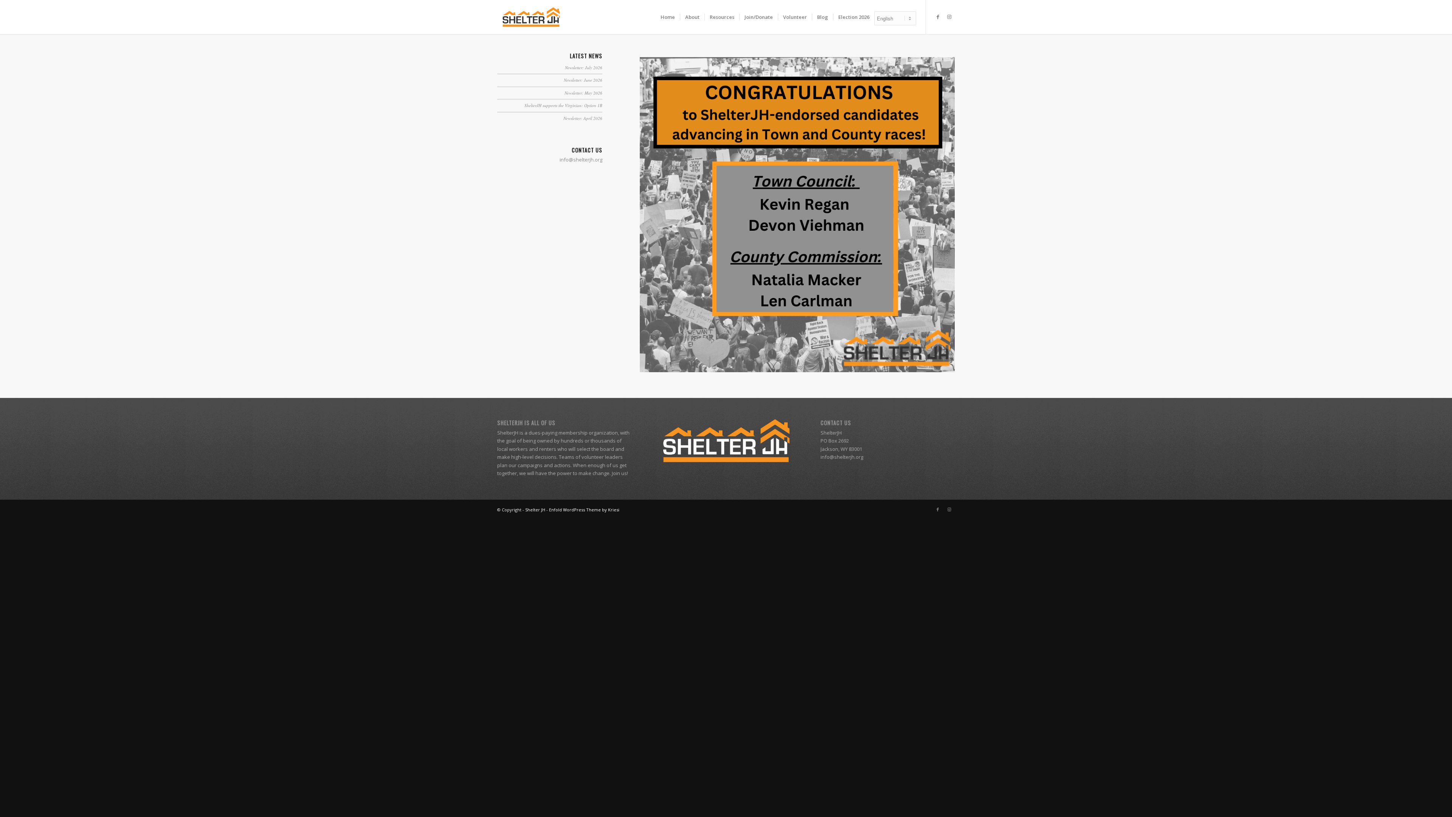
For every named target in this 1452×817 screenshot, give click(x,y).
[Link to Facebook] (937, 16)
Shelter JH (535, 510)
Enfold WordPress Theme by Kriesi (584, 510)
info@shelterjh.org (842, 457)
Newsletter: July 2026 (583, 67)
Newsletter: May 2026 (583, 93)
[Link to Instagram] (949, 16)
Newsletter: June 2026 (583, 80)
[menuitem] (668, 17)
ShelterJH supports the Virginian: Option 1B (563, 105)
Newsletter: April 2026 (582, 118)
